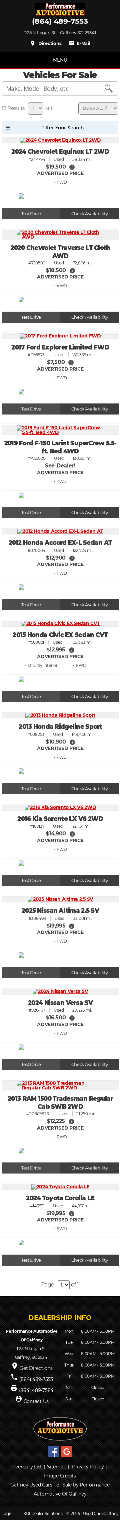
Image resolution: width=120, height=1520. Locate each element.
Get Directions (36, 1368)
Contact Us (36, 1401)
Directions (45, 43)
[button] (72, 167)
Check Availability (89, 213)
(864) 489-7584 (36, 1390)
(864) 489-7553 (60, 21)
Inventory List (26, 1467)
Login (6, 1513)
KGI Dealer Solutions (43, 1513)
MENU (60, 60)
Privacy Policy (88, 1467)
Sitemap (56, 1467)
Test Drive (31, 213)
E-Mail (79, 43)
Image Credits (60, 1476)
